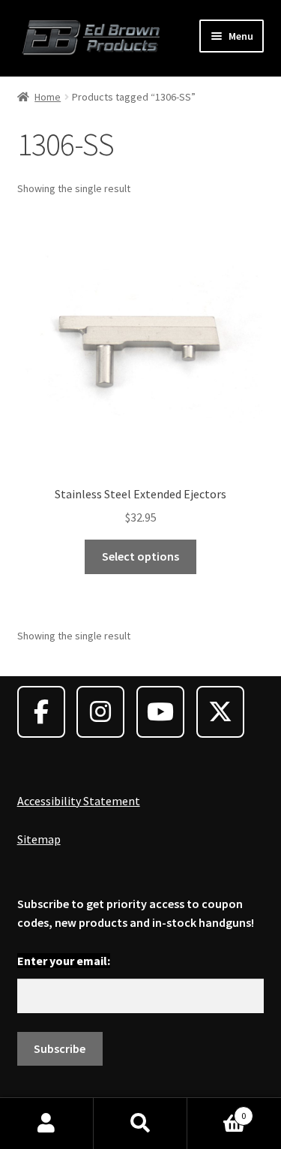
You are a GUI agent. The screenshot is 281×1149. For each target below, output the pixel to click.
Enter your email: (63, 960)
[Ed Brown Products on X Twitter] (220, 712)
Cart (216, 1110)
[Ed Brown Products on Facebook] (41, 712)
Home (47, 97)
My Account (47, 1123)
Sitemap (39, 839)
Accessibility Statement (78, 800)
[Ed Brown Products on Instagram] (100, 712)
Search (140, 1123)
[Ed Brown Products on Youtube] (160, 712)
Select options (140, 556)
